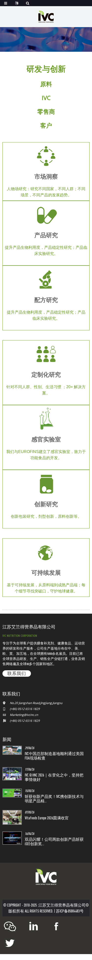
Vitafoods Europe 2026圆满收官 (47, 818)
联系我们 (16, 673)
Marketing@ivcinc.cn (24, 715)
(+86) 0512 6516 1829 (25, 709)
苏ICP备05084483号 (70, 911)
